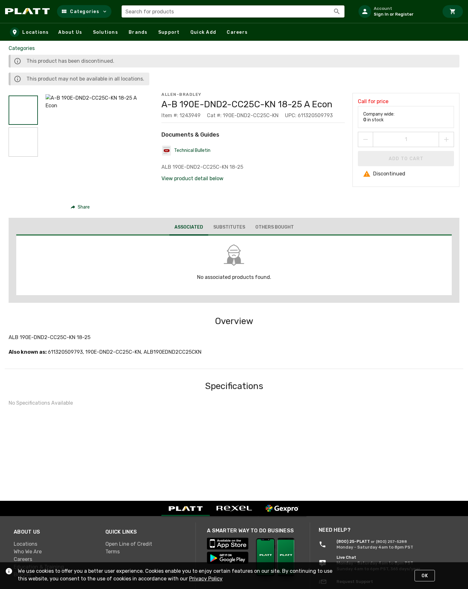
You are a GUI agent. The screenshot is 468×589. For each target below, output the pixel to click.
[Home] (28, 11)
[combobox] (233, 11)
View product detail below (192, 178)
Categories (22, 48)
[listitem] (396, 11)
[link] (54, 544)
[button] (84, 11)
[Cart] (453, 11)
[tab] (188, 228)
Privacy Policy (206, 579)
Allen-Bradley (181, 94)
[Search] (337, 11)
